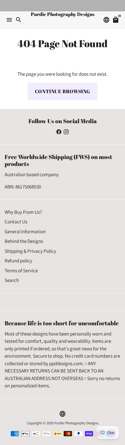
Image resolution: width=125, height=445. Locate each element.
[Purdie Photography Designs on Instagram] (66, 131)
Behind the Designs (24, 241)
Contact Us (16, 221)
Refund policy (18, 260)
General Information (25, 231)
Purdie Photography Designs (76, 423)
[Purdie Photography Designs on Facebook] (58, 131)
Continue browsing (62, 91)
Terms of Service (21, 270)
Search (12, 280)
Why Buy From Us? (23, 212)
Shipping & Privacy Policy (30, 251)
